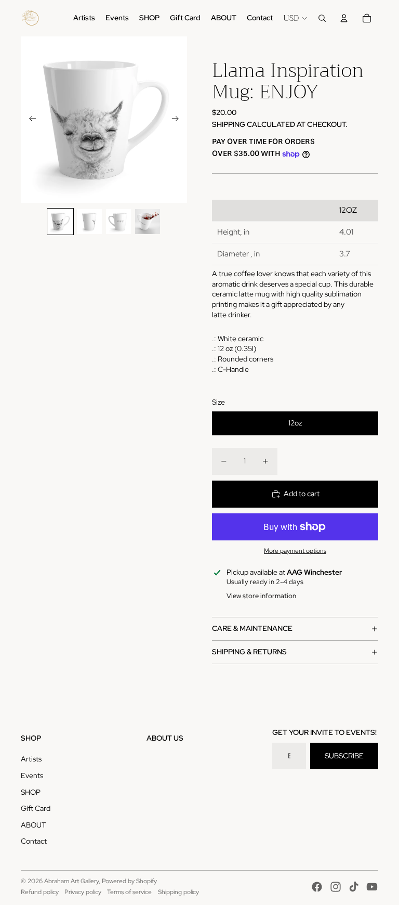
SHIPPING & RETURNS (249, 651)
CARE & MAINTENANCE (252, 628)
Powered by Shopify (129, 881)
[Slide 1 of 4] (60, 221)
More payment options (295, 551)
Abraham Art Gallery (71, 881)
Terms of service (129, 892)
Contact (34, 841)
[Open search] (322, 18)
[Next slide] (178, 119)
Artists (31, 759)
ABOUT (33, 825)
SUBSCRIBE (344, 755)
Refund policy (40, 892)
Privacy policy (82, 892)
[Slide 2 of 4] (89, 221)
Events (32, 775)
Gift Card (35, 808)
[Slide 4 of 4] (147, 221)
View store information (261, 595)
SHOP (31, 792)
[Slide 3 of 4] (118, 221)
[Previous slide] (29, 119)
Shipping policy (178, 892)
